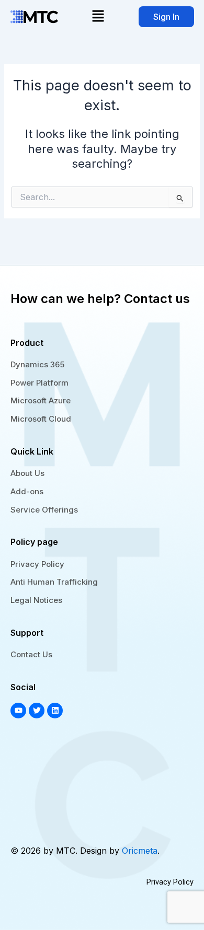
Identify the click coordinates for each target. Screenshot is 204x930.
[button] (98, 16)
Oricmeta (139, 850)
